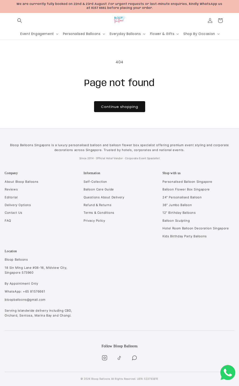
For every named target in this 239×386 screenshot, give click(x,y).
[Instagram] (104, 357)
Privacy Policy (94, 220)
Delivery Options (18, 205)
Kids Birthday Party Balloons (184, 236)
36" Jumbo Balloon (177, 205)
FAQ (8, 220)
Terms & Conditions (99, 212)
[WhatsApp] (134, 357)
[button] (19, 20)
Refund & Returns (98, 205)
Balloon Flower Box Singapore (186, 189)
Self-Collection (95, 181)
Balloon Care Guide (99, 189)
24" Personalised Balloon (182, 197)
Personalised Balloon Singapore (187, 181)
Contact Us (13, 212)
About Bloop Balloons (22, 181)
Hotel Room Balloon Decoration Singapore (195, 228)
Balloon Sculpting (176, 220)
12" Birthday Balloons (179, 212)
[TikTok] (119, 357)
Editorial (11, 197)
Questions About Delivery (104, 197)
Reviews (11, 189)
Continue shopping (119, 106)
